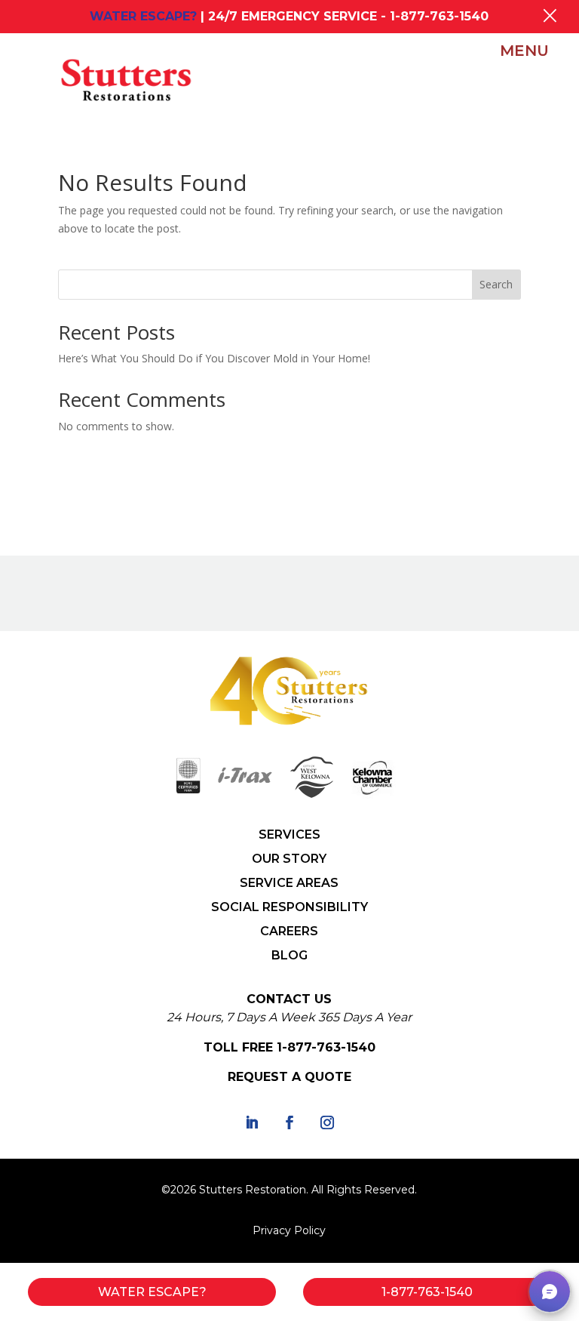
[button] (549, 1291)
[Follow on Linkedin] (251, 1122)
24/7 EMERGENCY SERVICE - (348, 16)
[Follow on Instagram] (327, 1122)
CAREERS (289, 931)
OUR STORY (289, 858)
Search (496, 284)
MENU (524, 51)
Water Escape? (152, 1292)
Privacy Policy (289, 1230)
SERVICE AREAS (289, 883)
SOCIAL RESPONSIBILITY (289, 907)
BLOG (289, 955)
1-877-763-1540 (326, 1047)
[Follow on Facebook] (289, 1122)
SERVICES (289, 834)
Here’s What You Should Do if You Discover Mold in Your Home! (214, 358)
